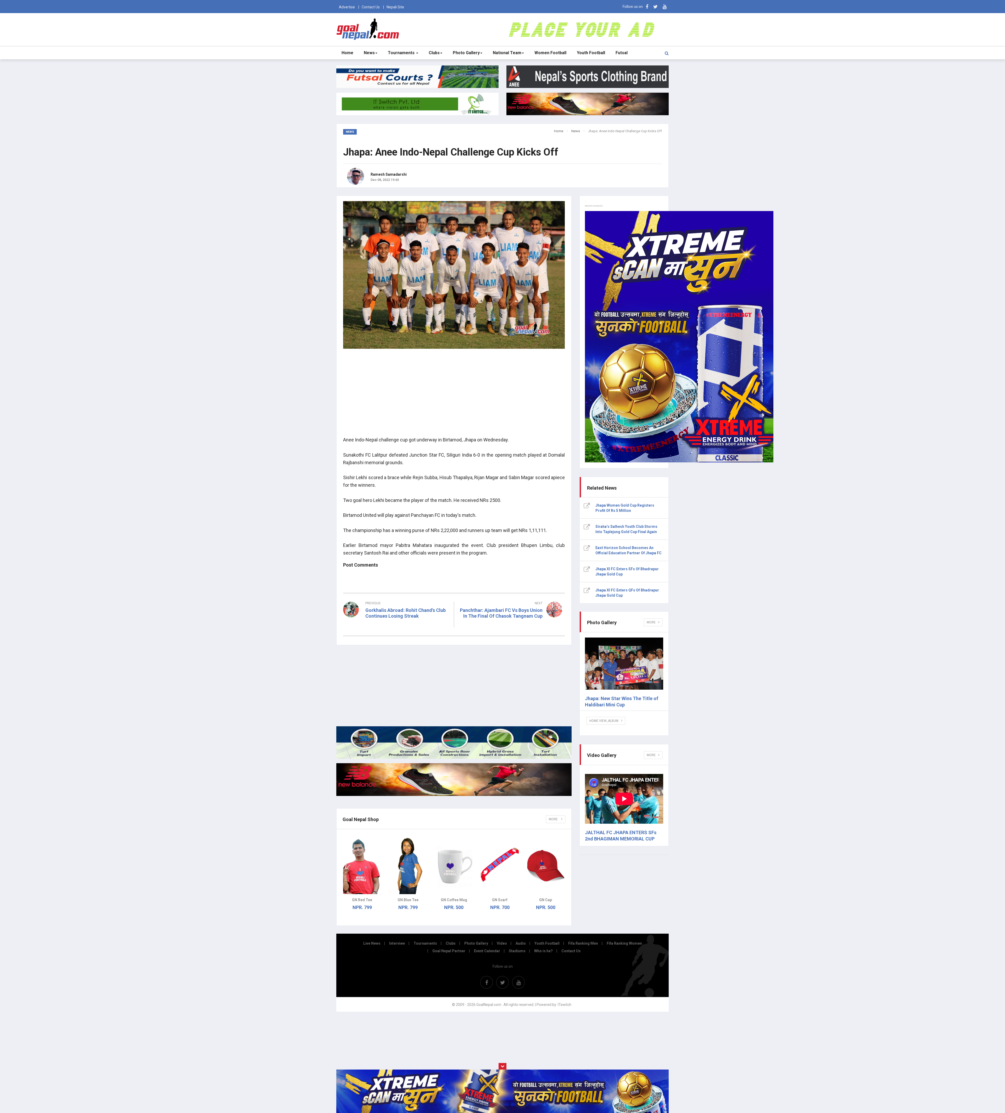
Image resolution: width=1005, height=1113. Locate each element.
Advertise (347, 7)
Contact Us (371, 7)
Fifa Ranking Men (583, 943)
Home (347, 52)
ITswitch (564, 1005)
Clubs (434, 52)
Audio (521, 943)
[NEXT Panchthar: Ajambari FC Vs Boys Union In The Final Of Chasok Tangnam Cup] (512, 625)
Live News (372, 943)
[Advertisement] (454, 395)
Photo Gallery (466, 52)
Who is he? (543, 951)
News (369, 52)
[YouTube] (665, 7)
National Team (507, 52)
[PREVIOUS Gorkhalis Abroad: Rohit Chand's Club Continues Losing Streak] (396, 625)
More (554, 819)
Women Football (550, 52)
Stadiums (517, 951)
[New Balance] (454, 795)
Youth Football (591, 52)
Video (502, 943)
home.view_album (603, 721)
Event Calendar (487, 951)
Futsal (622, 52)
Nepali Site (395, 7)
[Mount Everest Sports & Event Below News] (454, 757)
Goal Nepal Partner (448, 951)
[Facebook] (647, 7)
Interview (397, 943)
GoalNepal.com (368, 29)
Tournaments (402, 52)
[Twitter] (655, 7)
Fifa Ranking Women (624, 943)
